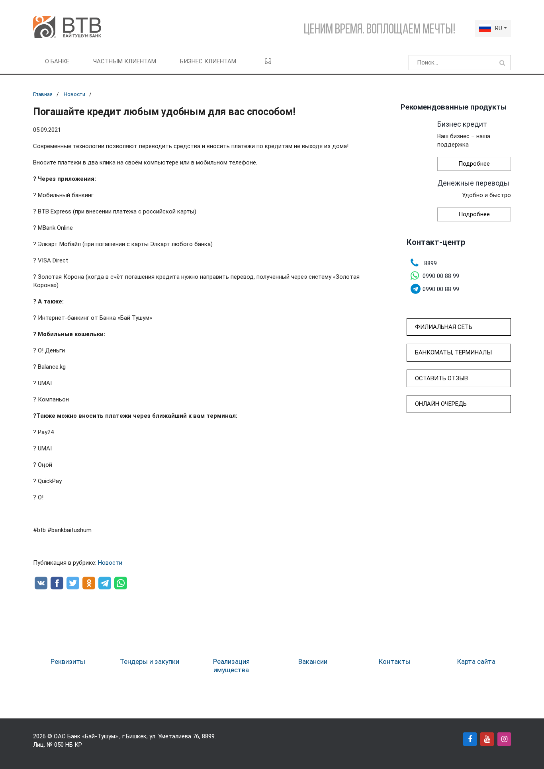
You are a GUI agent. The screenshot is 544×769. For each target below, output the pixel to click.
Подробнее (474, 163)
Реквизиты (68, 661)
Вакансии (312, 661)
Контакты (395, 661)
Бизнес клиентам (208, 61)
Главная (43, 94)
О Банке (57, 61)
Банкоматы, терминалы (453, 352)
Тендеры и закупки (149, 661)
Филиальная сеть (443, 327)
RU (498, 28)
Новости (74, 94)
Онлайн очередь (441, 403)
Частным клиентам (124, 61)
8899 (208, 736)
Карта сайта (476, 661)
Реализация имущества (231, 665)
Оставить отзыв (441, 378)
